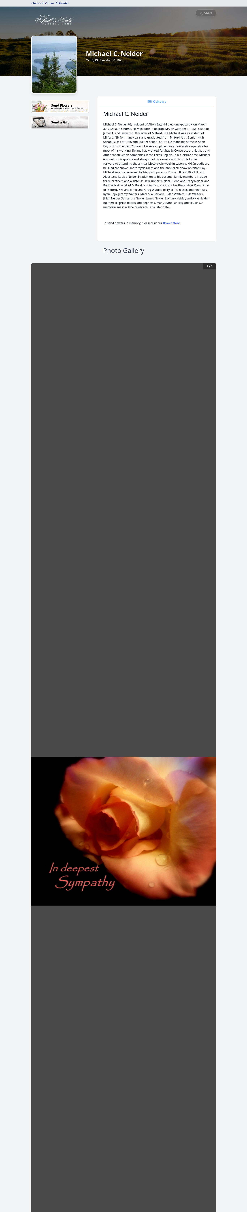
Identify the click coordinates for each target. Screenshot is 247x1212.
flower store (171, 223)
